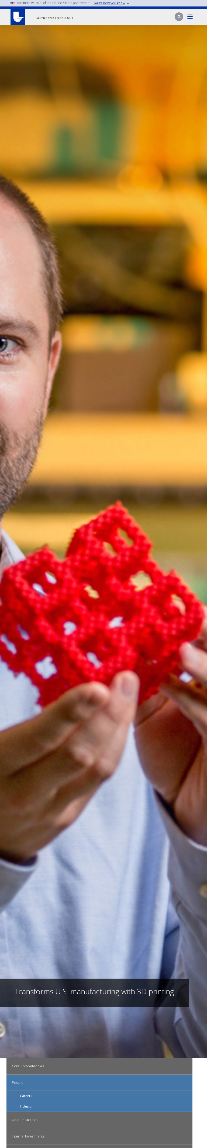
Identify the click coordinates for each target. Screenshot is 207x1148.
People (17, 1082)
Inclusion (26, 1106)
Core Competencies (28, 1066)
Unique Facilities (25, 1119)
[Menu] (190, 17)
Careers (26, 1096)
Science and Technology (54, 18)
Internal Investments (28, 1136)
